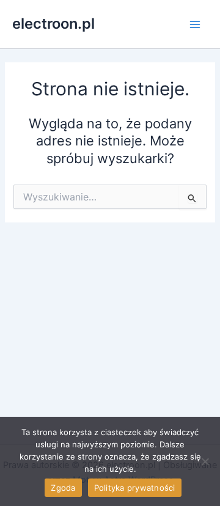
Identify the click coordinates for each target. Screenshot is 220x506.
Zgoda (63, 488)
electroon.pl (53, 23)
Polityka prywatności (134, 488)
